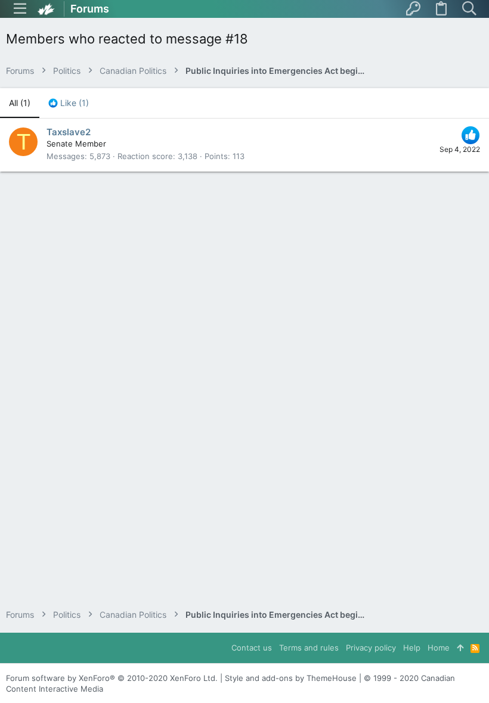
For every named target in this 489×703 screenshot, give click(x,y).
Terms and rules (309, 647)
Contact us (251, 647)
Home (439, 647)
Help (411, 647)
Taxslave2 (69, 132)
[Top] (460, 648)
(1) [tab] (19, 103)
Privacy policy (371, 647)
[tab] (68, 103)
